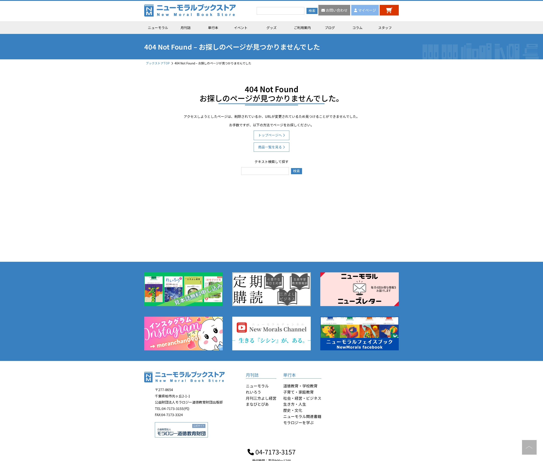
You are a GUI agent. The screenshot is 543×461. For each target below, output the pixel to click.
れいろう (253, 392)
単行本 (213, 27)
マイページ (366, 10)
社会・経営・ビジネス (302, 398)
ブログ (330, 27)
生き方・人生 (294, 404)
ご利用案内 (302, 27)
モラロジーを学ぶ (298, 422)
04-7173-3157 (275, 451)
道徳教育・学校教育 (300, 386)
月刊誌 (186, 27)
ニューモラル (158, 27)
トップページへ (270, 135)
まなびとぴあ (257, 404)
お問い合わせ (336, 10)
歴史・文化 (292, 410)
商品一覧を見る (270, 146)
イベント (241, 27)
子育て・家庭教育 (298, 392)
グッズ (271, 27)
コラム (357, 27)
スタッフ (385, 27)
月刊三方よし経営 (261, 398)
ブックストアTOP (158, 63)
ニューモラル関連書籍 (302, 416)
